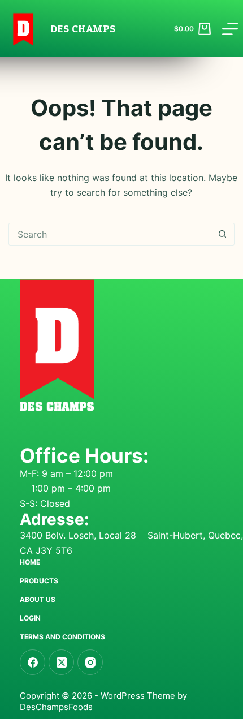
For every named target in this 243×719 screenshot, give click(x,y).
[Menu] (230, 29)
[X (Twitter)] (61, 662)
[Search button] (222, 234)
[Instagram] (90, 662)
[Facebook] (32, 662)
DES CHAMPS (83, 29)
